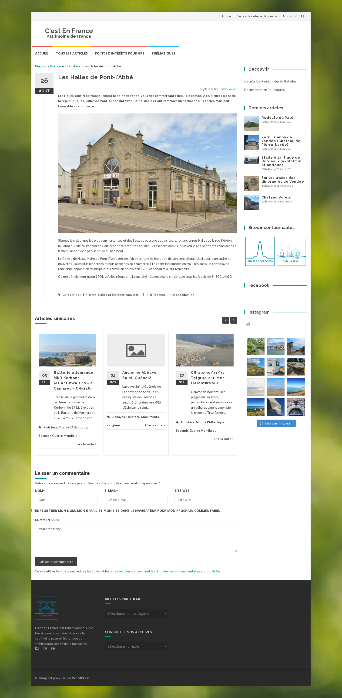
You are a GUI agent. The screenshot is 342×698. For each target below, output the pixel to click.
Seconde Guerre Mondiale (58, 436)
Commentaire (47, 519)
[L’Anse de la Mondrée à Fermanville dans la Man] (296, 387)
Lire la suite (85, 444)
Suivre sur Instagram (278, 423)
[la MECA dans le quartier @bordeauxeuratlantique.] (276, 407)
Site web (182, 490)
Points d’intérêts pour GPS (119, 53)
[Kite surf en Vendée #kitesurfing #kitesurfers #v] (256, 387)
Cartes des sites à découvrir (256, 16)
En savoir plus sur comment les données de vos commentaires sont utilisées (166, 571)
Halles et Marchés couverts (118, 295)
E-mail (111, 490)
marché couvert (229, 89)
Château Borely (276, 197)
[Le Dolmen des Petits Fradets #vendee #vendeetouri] (296, 367)
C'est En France (69, 31)
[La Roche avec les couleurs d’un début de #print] (256, 367)
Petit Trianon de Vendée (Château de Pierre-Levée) (281, 141)
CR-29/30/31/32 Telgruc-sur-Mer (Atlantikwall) (208, 377)
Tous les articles (72, 53)
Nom (40, 490)
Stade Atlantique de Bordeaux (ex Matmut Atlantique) (282, 161)
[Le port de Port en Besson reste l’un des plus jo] (256, 407)
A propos (289, 16)
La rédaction (185, 295)
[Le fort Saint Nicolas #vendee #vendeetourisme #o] (296, 347)
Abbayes (118, 417)
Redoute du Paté (278, 118)
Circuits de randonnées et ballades (270, 81)
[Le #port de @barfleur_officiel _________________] (276, 347)
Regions (41, 66)
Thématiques (163, 53)
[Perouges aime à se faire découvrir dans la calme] (296, 407)
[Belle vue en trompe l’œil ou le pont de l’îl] (276, 387)
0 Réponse (158, 295)
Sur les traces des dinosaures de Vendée (283, 179)
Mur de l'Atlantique (73, 427)
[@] (258, 327)
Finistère (73, 66)
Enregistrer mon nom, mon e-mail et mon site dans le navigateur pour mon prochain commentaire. (127, 510)
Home (226, 16)
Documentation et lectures (264, 90)
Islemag (41, 678)
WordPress (81, 678)
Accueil (42, 53)
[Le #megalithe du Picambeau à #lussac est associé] (256, 347)
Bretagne (57, 66)
